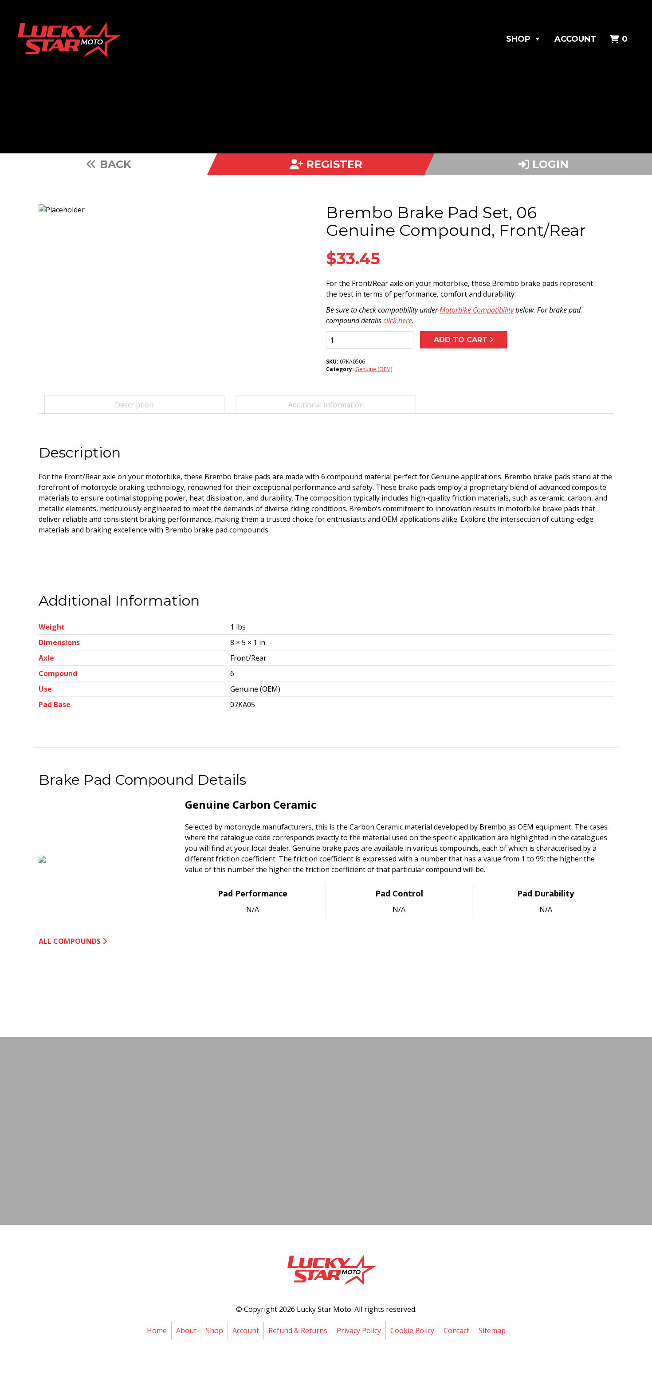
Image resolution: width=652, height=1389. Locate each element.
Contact (456, 1330)
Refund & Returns (297, 1330)
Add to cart (460, 340)
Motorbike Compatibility (477, 310)
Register (332, 164)
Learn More (323, 1160)
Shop (518, 39)
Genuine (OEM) (373, 369)
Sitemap (492, 1330)
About (186, 1330)
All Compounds (70, 941)
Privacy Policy (359, 1330)
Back (114, 164)
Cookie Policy (412, 1330)
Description (134, 405)
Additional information (326, 405)
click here (397, 320)
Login (549, 164)
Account (575, 39)
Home (157, 1330)
